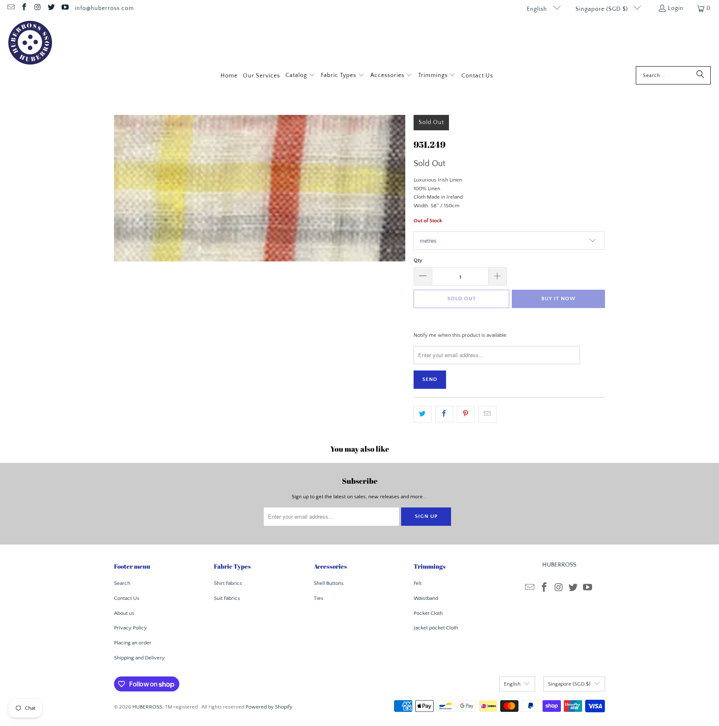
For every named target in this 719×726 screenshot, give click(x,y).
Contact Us (126, 598)
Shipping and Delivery (139, 658)
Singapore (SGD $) (602, 9)
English (538, 9)
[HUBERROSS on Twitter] (51, 8)
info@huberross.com (104, 8)
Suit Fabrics (227, 598)
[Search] (700, 75)
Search (122, 583)
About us (124, 613)
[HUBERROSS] (30, 43)
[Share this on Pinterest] (466, 414)
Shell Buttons (329, 583)
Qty (418, 260)
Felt (417, 583)
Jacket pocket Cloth (436, 628)
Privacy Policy (130, 628)
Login (676, 8)
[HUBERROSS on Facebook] (24, 8)
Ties (318, 598)
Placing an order (132, 643)
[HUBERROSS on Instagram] (37, 8)
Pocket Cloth (428, 613)
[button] (300, 76)
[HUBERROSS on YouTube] (64, 8)
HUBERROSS (147, 707)
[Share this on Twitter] (422, 414)
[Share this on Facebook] (444, 414)
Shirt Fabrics (228, 583)
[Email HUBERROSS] (10, 8)
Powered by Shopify (269, 707)
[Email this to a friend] (487, 414)
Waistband (426, 598)
